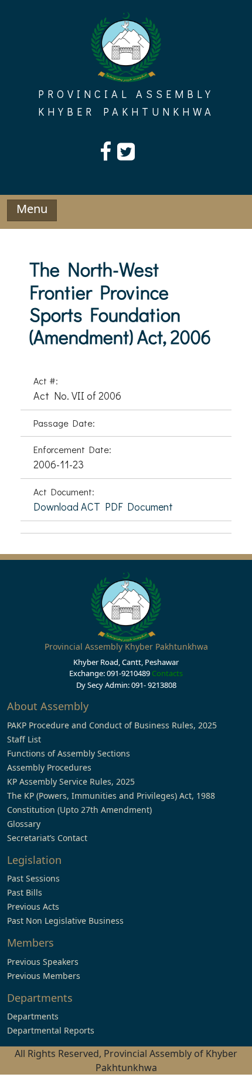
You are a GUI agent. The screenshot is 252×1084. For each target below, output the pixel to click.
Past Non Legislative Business (65, 920)
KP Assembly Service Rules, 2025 (71, 781)
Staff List (24, 739)
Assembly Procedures (49, 767)
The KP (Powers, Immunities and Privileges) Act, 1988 (111, 795)
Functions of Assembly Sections (68, 753)
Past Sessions (33, 878)
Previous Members (43, 975)
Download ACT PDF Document (103, 506)
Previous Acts (33, 906)
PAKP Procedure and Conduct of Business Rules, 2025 (112, 725)
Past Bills (24, 892)
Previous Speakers (43, 961)
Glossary (23, 823)
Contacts (167, 673)
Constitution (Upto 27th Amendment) (79, 809)
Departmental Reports (50, 1030)
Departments (33, 1016)
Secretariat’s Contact (47, 837)
